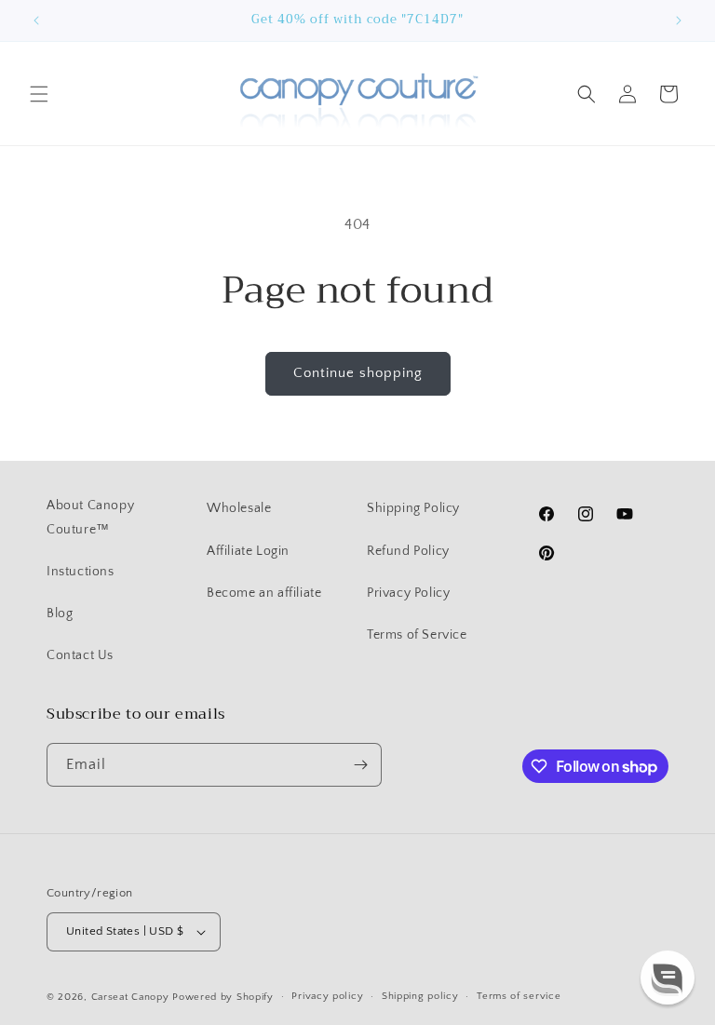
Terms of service (518, 996)
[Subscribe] (360, 765)
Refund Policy (408, 551)
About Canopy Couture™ (90, 517)
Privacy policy (327, 996)
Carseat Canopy (130, 997)
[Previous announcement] (36, 20)
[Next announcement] (678, 20)
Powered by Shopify (223, 997)
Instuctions (81, 571)
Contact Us (80, 655)
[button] (39, 94)
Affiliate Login (248, 551)
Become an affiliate (264, 593)
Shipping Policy (413, 508)
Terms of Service (417, 634)
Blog (60, 613)
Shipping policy (420, 996)
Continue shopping (358, 373)
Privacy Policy (408, 593)
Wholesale (239, 508)
